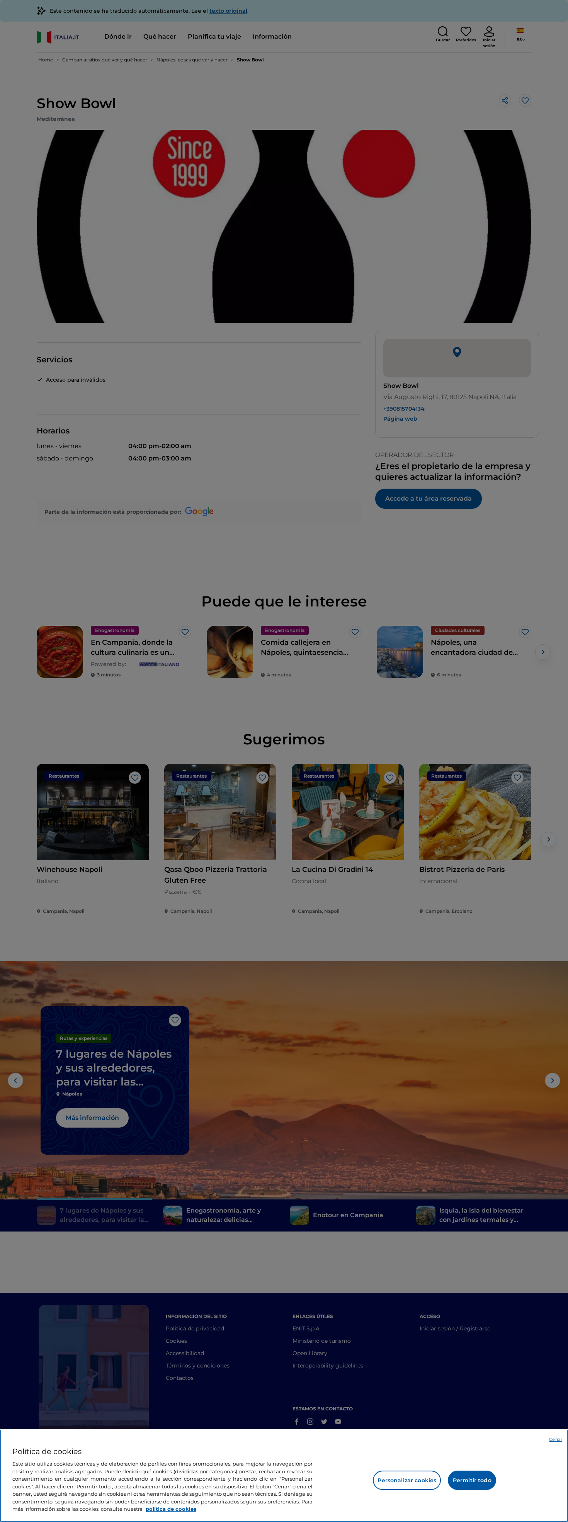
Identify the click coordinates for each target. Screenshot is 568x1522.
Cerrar (555, 1439)
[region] (284, 1475)
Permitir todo (472, 1480)
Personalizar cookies (407, 1480)
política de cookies (171, 1509)
